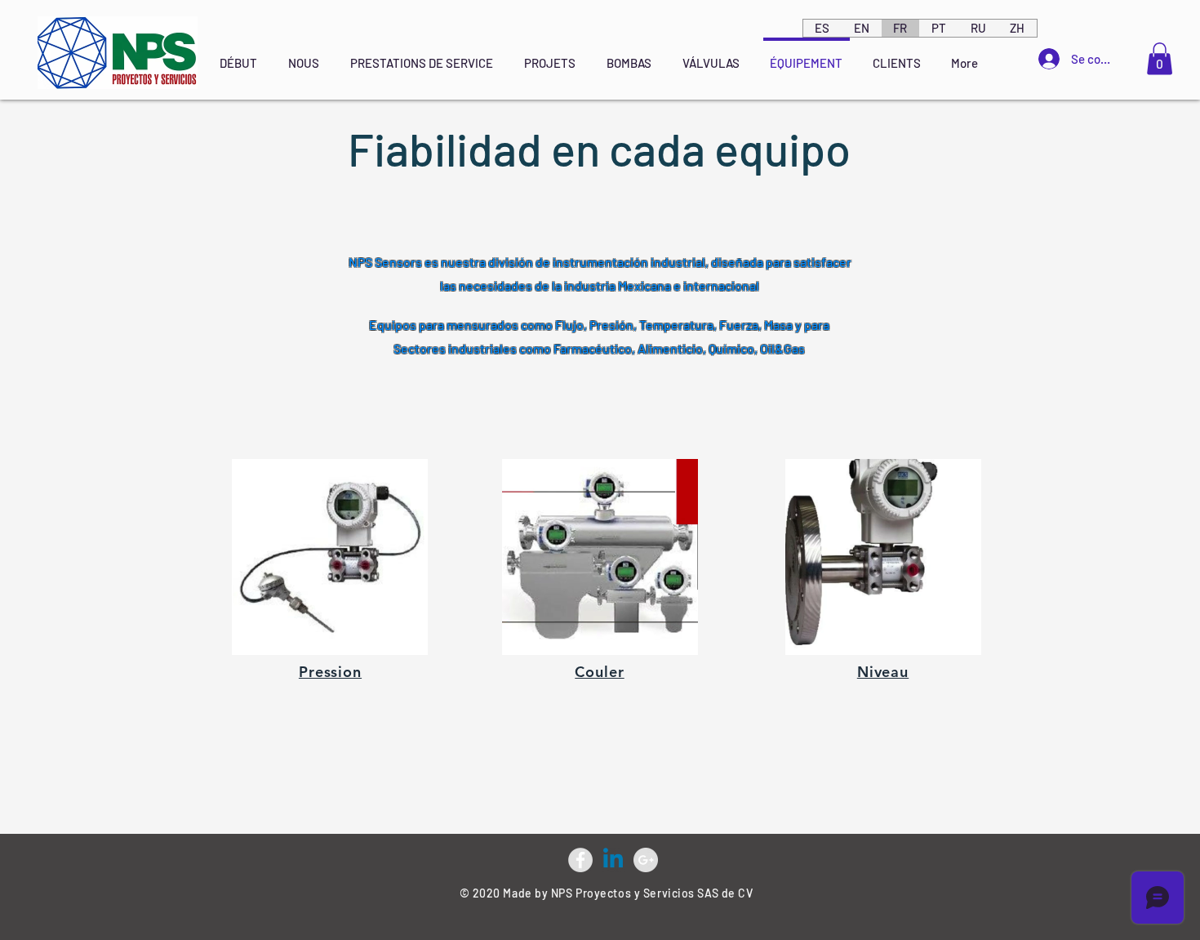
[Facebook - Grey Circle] (580, 860)
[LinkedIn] (613, 860)
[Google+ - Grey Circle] (645, 860)
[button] (1159, 58)
